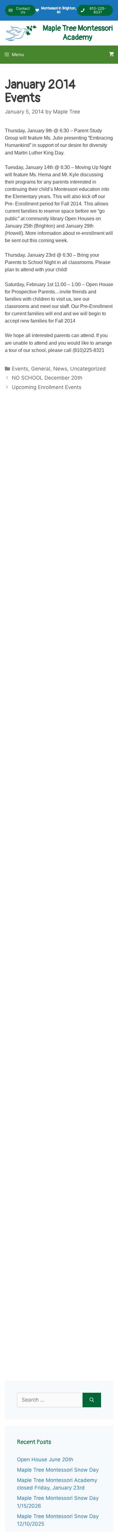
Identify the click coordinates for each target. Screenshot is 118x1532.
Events (20, 369)
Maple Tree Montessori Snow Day (58, 1470)
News (60, 369)
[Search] (92, 1400)
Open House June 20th (45, 1459)
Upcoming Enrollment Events (46, 387)
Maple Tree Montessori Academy (78, 33)
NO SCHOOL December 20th (47, 378)
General (40, 369)
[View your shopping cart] (111, 55)
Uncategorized (88, 369)
